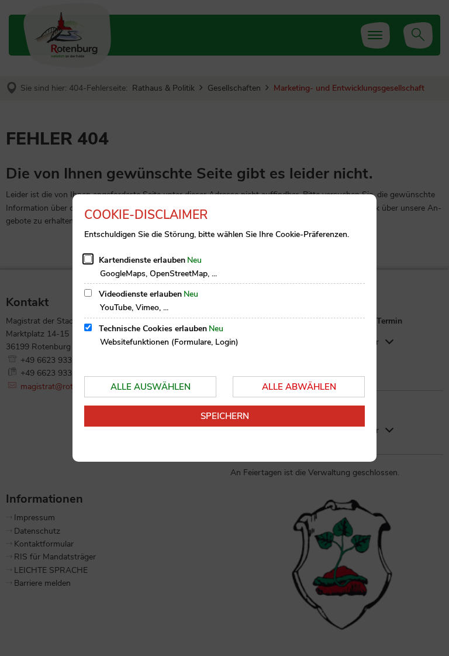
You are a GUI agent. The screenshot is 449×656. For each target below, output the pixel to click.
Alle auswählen (150, 387)
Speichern (225, 416)
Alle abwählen (299, 387)
